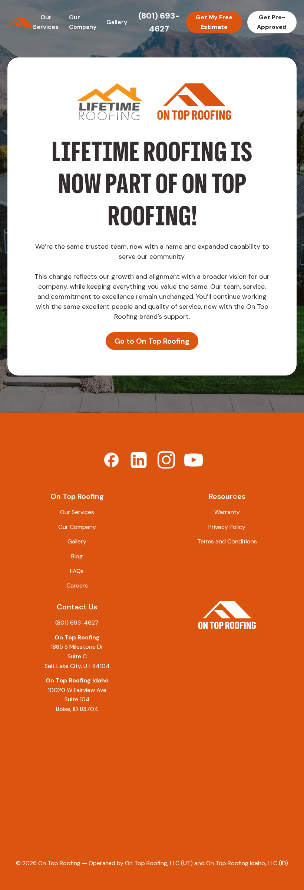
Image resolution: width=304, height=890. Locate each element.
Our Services (77, 512)
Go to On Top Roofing (152, 341)
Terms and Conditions (227, 541)
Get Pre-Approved (272, 22)
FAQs (77, 571)
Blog (77, 556)
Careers (77, 585)
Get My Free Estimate (214, 22)
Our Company (77, 527)
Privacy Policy (226, 527)
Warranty (227, 512)
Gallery (116, 22)
